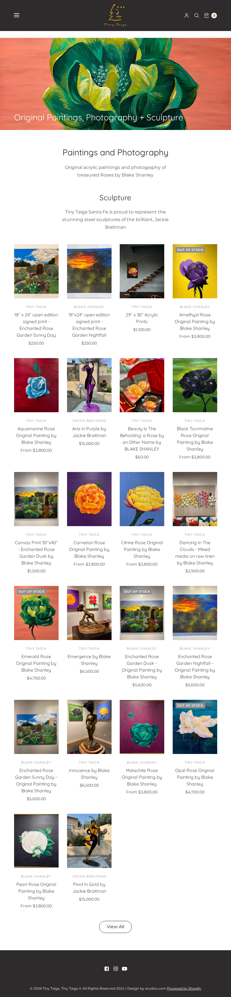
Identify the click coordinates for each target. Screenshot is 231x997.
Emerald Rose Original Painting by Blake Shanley (36, 663)
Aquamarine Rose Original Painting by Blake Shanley (36, 435)
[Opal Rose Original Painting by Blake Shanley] (195, 727)
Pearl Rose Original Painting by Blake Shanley (36, 891)
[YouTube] (124, 968)
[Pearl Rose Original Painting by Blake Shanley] (36, 841)
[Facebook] (106, 968)
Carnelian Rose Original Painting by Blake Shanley (89, 549)
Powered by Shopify (184, 988)
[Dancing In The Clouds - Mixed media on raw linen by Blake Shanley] (195, 499)
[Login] (187, 15)
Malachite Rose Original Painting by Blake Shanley (142, 777)
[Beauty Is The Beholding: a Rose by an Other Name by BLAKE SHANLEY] (142, 385)
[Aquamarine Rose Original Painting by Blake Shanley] (36, 385)
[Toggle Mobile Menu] (20, 15)
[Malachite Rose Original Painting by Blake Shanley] (142, 727)
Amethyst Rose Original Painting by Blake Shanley (195, 321)
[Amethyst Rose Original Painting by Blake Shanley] (195, 271)
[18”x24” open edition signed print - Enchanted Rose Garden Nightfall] (89, 271)
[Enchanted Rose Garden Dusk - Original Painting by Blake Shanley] (142, 613)
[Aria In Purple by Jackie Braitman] (89, 385)
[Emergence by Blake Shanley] (89, 613)
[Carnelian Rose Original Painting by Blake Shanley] (89, 499)
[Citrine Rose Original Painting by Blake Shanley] (142, 499)
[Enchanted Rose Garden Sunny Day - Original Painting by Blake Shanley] (36, 727)
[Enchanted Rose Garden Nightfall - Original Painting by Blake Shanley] (195, 613)
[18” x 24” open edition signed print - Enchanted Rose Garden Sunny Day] (36, 271)
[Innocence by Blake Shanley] (89, 727)
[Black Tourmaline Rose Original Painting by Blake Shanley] (195, 385)
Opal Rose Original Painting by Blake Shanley (194, 777)
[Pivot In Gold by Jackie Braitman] (89, 841)
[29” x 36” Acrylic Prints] (142, 271)
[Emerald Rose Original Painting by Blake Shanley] (36, 613)
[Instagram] (115, 968)
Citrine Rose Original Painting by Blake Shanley (142, 549)
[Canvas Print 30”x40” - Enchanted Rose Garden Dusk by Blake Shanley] (36, 499)
